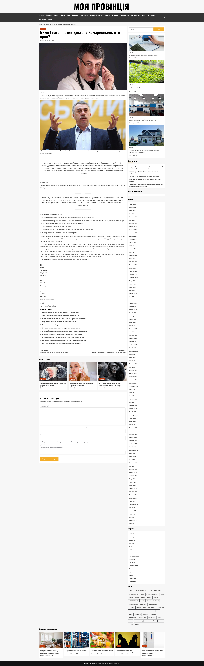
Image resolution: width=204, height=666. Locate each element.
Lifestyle (41, 15)
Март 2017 (132, 523)
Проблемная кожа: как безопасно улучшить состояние (61, 328)
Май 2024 (132, 290)
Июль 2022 (132, 354)
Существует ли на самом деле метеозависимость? (59, 322)
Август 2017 (132, 507)
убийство (154, 621)
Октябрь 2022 (133, 348)
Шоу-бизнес (151, 15)
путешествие (132, 617)
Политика (115, 15)
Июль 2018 (132, 482)
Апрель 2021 (133, 399)
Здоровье (49, 15)
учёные (131, 624)
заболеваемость (133, 600)
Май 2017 (132, 517)
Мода (63, 15)
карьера (139, 607)
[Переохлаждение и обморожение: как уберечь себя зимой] (53, 371)
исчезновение (153, 604)
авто (130, 590)
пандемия (138, 614)
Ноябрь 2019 (133, 443)
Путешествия (135, 15)
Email (85, 428)
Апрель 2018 (133, 488)
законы (148, 600)
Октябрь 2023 (133, 312)
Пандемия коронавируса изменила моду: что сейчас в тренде (63, 337)
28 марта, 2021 (79, 388)
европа (149, 597)
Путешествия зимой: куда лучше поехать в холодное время (62, 325)
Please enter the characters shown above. (52, 447)
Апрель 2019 (133, 463)
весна (142, 594)
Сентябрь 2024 (133, 277)
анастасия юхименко (140, 590)
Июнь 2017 (132, 514)
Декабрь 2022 (133, 341)
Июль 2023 (132, 319)
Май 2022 (132, 360)
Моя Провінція (101, 6)
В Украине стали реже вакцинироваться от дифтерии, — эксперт (64, 340)
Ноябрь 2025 (133, 233)
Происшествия (124, 15)
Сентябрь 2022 (133, 351)
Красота (56, 15)
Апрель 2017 (133, 520)
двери (137, 597)
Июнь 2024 (132, 287)
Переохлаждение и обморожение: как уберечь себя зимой (62, 334)
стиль (130, 621)
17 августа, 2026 (151, 655)
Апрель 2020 (133, 427)
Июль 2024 (132, 284)
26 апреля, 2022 (49, 388)
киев (144, 607)
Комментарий (45, 406)
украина (161, 621)
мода (157, 611)
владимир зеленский (152, 594)
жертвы (156, 597)
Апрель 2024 (133, 293)
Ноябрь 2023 (133, 309)
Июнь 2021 (132, 392)
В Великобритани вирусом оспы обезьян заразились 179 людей (64, 319)
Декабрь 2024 (133, 268)
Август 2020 (132, 418)
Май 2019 (132, 459)
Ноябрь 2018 (133, 472)
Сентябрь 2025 (133, 239)
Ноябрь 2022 (133, 344)
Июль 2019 (132, 456)
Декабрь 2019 (133, 440)
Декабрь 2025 (133, 229)
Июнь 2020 (132, 421)
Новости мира (84, 15)
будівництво (157, 590)
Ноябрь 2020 (133, 408)
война (162, 594)
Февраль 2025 (133, 261)
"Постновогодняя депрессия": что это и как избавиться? (61, 312)
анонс (150, 590)
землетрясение (133, 604)
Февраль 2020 (133, 434)
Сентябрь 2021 (133, 386)
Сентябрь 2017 (133, 504)
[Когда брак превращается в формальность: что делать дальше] (127, 640)
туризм (147, 621)
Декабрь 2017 (133, 498)
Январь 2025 (133, 265)
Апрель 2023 (133, 328)
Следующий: (109, 352)
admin (42, 40)
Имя (41, 428)
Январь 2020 (133, 437)
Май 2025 (132, 252)
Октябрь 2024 (133, 274)
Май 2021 (132, 396)
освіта (131, 614)
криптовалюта (133, 611)
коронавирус (152, 607)
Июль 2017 (132, 511)
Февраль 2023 (133, 335)
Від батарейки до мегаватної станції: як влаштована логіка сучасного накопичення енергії (146, 185)
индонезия (143, 604)
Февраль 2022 (133, 370)
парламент (146, 614)
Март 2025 (132, 258)
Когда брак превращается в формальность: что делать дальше (145, 180)
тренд (141, 621)
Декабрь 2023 (133, 306)
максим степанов (149, 611)
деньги (143, 597)
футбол (137, 624)
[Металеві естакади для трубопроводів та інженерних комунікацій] (76, 640)
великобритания (133, 594)
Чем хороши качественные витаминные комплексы (144, 176)
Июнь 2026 (132, 210)
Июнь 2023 (132, 322)
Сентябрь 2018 (133, 475)
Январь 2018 (133, 495)
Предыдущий (54, 352)
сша (136, 621)
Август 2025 (132, 242)
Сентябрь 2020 (133, 415)
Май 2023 (132, 325)
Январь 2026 (133, 226)
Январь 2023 (133, 338)
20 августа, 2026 (49, 655)
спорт (159, 617)
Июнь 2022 (132, 357)
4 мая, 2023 (48, 40)
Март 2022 (132, 367)
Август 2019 (132, 453)
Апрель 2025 (133, 255)
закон (142, 600)
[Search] (164, 17)
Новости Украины (96, 15)
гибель (131, 597)
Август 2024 (132, 281)
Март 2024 (132, 296)
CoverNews (108, 663)
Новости (75, 15)
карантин (131, 607)
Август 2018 (132, 479)
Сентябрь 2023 (133, 316)
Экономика (42, 20)
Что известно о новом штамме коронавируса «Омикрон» (61, 343)
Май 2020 (132, 424)
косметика (161, 607)
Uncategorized (133, 537)
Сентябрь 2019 (133, 450)
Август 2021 (132, 389)
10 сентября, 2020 (109, 388)
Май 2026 (132, 213)
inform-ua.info (51, 306)
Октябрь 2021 (133, 383)
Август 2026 (132, 204)
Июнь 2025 (132, 249)
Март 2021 (132, 402)
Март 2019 (132, 466)
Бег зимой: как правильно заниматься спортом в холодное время (64, 331)
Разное (50, 20)
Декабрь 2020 (133, 405)
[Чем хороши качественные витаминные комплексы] (102, 640)
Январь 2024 (133, 303)
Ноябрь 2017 (133, 501)
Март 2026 (132, 220)
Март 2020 (132, 431)
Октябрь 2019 (133, 447)
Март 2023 (132, 332)
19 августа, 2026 (100, 653)
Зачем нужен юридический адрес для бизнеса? (142, 120)
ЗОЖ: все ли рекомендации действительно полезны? (60, 315)
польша (153, 614)
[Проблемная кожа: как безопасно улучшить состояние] (83, 371)
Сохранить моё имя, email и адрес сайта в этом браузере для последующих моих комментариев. (72, 442)
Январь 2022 (133, 373)
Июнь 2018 (132, 485)
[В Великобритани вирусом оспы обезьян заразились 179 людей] (112, 371)
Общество (107, 15)
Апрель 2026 (133, 217)
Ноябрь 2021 (133, 380)
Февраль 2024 (133, 300)
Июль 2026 (132, 207)
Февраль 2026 (133, 223)
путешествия (142, 617)
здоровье (156, 600)
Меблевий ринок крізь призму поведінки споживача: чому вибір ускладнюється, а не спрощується (146, 167)
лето (140, 611)
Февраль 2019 (133, 469)
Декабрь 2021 (133, 376)
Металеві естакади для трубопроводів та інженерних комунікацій (144, 172)
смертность (151, 617)
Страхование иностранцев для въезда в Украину (143, 55)
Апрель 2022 (133, 364)
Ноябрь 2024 (133, 271)
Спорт (144, 15)
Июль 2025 (132, 245)
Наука (68, 15)
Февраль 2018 (133, 491)
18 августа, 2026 (125, 653)
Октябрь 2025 (133, 236)
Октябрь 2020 (133, 412)
